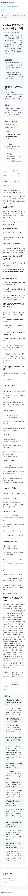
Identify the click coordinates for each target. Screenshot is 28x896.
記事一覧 (8, 6)
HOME (3, 6)
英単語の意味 (15, 32)
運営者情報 (15, 6)
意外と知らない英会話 (8, 2)
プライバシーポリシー (7, 10)
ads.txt (6, 882)
